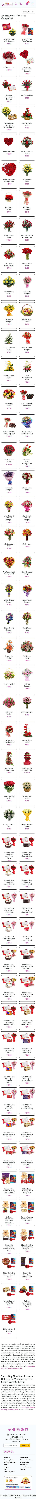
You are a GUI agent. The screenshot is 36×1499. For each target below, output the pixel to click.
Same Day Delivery (10, 1460)
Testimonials (24, 1457)
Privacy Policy (24, 1462)
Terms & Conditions (26, 1460)
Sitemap (22, 1469)
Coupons (6, 1467)
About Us (7, 1457)
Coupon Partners (25, 1467)
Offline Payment (9, 1472)
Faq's (5, 1469)
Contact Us (23, 1464)
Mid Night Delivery (10, 1462)
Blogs (5, 1464)
